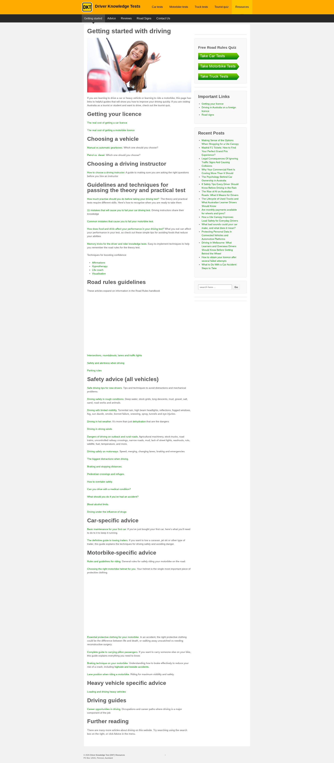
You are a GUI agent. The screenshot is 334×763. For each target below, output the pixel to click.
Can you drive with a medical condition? (109, 489)
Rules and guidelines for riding (104, 561)
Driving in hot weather (99, 421)
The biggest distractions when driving (107, 458)
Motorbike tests (178, 6)
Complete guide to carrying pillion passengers (112, 652)
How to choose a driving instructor (105, 172)
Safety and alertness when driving (105, 363)
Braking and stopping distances (104, 466)
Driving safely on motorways (102, 451)
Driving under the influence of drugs (106, 511)
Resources (242, 6)
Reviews (126, 18)
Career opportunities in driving (103, 709)
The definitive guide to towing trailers (107, 540)
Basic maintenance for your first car (106, 529)
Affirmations (98, 262)
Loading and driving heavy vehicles (106, 691)
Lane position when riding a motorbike (108, 674)
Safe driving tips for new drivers (104, 387)
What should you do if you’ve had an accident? (112, 496)
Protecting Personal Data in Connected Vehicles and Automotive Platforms (217, 235)
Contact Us (163, 18)
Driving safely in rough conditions (105, 399)
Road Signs (144, 18)
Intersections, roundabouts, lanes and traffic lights (114, 355)
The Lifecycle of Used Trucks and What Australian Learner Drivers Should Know (220, 202)
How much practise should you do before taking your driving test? (123, 198)
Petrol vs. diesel (96, 155)
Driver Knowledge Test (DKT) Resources (107, 755)
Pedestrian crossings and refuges (105, 474)
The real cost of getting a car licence (107, 122)
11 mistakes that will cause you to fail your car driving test (118, 210)
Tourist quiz (221, 6)
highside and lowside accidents (131, 666)
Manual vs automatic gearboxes (104, 147)
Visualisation (99, 273)
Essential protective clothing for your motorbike (113, 637)
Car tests (157, 6)
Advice (111, 18)
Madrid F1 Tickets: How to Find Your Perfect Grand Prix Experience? (219, 151)
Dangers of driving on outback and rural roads (112, 436)
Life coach (97, 269)
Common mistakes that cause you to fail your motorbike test (120, 221)
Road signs (208, 114)
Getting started (93, 18)
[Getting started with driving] (139, 65)
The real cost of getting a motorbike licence (111, 130)
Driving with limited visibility (102, 410)
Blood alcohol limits (97, 504)
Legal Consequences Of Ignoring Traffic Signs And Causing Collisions (220, 162)
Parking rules (94, 370)
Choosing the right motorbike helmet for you (111, 568)
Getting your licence (213, 103)
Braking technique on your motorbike (107, 663)
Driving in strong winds (99, 429)
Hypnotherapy (100, 266)
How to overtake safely (99, 481)
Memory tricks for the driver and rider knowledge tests (116, 243)
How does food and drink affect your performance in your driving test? (125, 228)
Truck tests (201, 6)
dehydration (139, 421)
